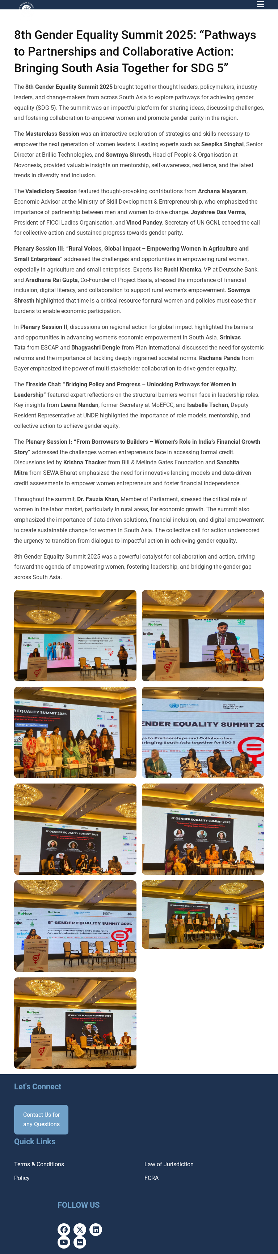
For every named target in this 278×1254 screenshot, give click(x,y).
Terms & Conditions (39, 1164)
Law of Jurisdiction (169, 1164)
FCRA (151, 1178)
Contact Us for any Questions (41, 1119)
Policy (22, 1178)
